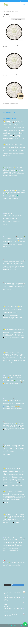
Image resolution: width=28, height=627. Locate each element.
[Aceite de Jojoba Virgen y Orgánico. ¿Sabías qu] (14, 293)
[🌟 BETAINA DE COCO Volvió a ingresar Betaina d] (14, 502)
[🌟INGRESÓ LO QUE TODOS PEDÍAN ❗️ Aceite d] (14, 131)
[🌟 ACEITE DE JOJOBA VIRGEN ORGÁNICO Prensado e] (14, 363)
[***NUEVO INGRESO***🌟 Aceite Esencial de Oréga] (14, 178)
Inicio (4, 11)
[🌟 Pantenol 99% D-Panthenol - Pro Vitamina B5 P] (14, 340)
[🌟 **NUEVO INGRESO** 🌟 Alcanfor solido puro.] (14, 201)
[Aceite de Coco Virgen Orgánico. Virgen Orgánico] (14, 455)
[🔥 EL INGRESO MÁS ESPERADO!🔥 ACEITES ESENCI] (14, 317)
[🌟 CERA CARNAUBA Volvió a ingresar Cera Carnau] (14, 479)
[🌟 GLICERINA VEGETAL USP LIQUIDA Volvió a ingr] (14, 525)
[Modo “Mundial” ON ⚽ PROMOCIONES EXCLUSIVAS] (14, 386)
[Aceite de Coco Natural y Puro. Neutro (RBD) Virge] (14, 548)
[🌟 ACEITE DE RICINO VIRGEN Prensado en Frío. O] (14, 432)
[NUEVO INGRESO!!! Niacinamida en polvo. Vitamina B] (14, 224)
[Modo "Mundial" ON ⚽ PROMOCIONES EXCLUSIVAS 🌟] (14, 409)
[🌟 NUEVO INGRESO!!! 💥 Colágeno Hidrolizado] (14, 155)
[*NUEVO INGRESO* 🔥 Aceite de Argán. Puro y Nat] (14, 270)
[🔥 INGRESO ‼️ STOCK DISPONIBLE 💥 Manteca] (14, 571)
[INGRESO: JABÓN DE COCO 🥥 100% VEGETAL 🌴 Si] (14, 247)
